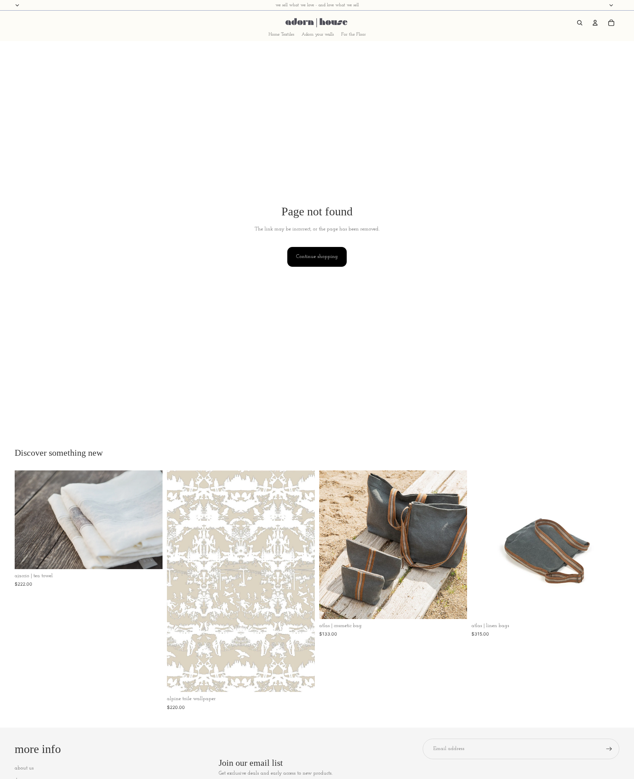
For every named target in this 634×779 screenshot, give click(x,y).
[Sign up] (609, 749)
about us (24, 768)
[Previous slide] (26, 520)
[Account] (595, 23)
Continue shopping (317, 256)
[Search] (580, 23)
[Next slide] (152, 520)
